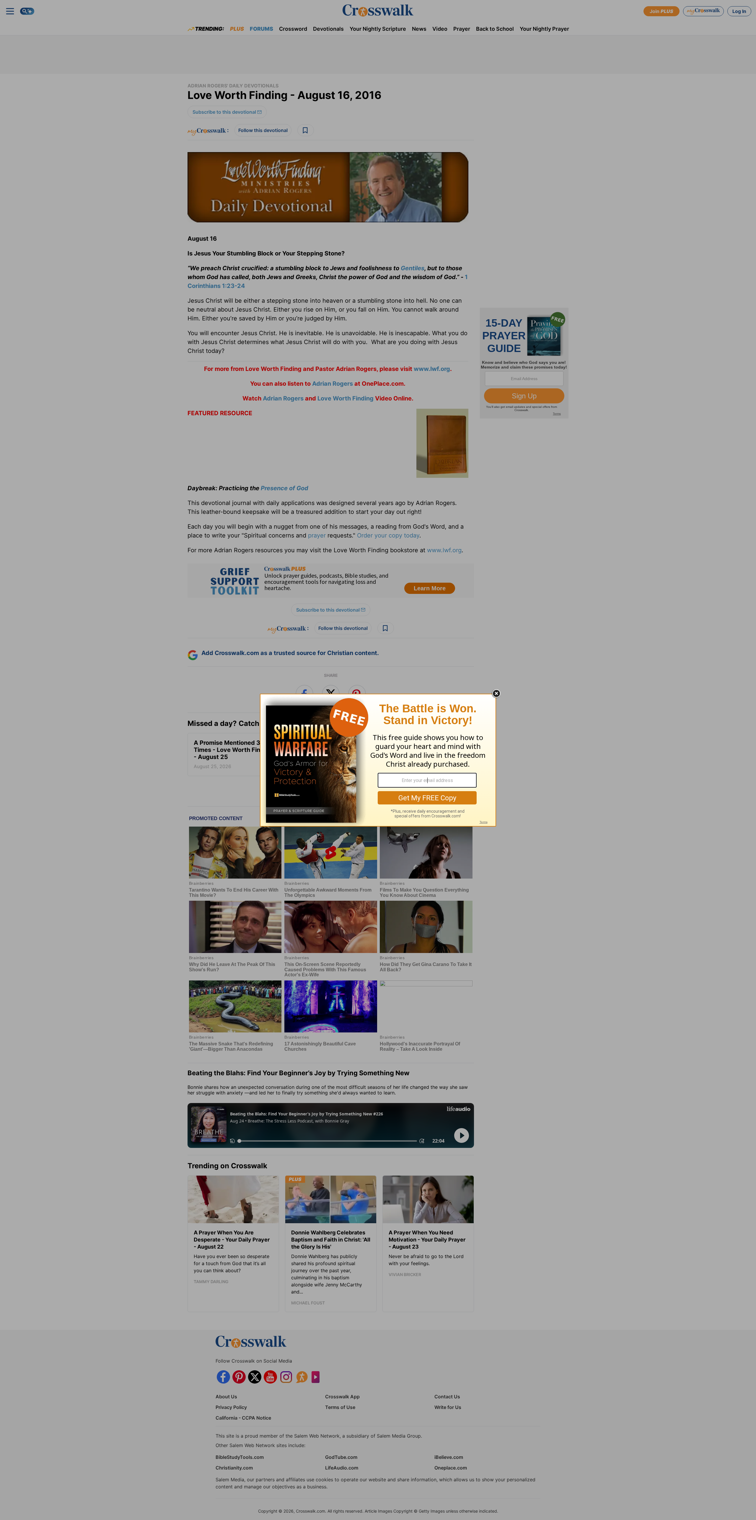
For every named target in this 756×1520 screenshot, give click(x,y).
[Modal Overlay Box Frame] (378, 760)
